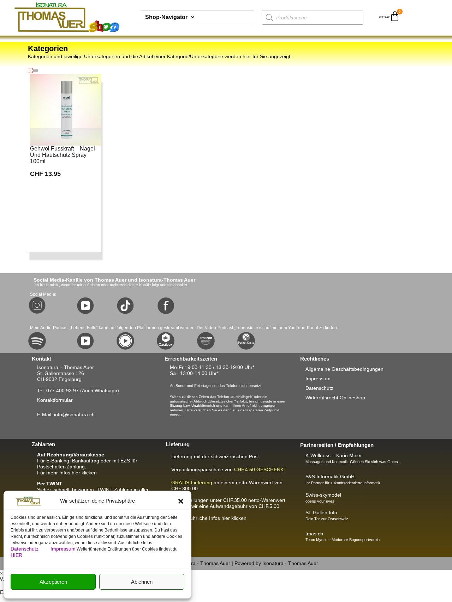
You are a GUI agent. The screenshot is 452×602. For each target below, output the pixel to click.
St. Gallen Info (321, 512)
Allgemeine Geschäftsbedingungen (344, 369)
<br (228, 506)
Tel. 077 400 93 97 (58, 390)
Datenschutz (25, 549)
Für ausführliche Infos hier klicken (208, 518)
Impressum (63, 549)
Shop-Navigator (166, 17)
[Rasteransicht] (30, 71)
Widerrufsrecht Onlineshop (335, 397)
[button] (180, 501)
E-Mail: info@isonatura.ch (66, 414)
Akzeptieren (53, 582)
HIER (16, 555)
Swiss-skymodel (323, 495)
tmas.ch (314, 533)
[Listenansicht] (35, 71)
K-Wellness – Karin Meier (333, 455)
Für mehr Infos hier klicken (67, 472)
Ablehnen (142, 582)
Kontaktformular (55, 400)
